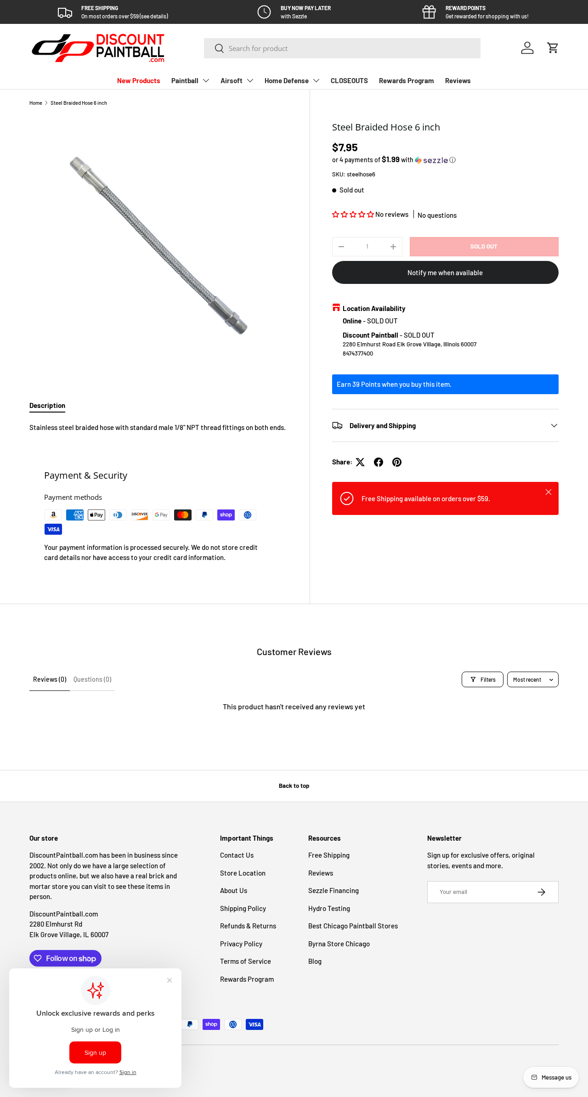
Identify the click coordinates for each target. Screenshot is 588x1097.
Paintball (184, 80)
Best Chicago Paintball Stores (353, 926)
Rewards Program (406, 80)
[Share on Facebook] (378, 462)
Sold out (484, 246)
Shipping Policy (243, 908)
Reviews (458, 80)
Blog (315, 961)
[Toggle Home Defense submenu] (316, 80)
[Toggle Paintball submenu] (205, 80)
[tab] (47, 405)
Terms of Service (245, 961)
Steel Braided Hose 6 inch (79, 103)
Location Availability (374, 308)
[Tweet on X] (360, 462)
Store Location (243, 873)
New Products (138, 80)
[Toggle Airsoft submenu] (249, 80)
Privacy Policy (241, 943)
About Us (233, 890)
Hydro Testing (329, 908)
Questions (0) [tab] (92, 679)
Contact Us (237, 855)
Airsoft (231, 80)
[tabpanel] (158, 427)
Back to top (294, 785)
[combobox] (342, 48)
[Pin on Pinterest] (397, 462)
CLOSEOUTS (349, 80)
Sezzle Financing (333, 890)
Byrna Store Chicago (339, 943)
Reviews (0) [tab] (49, 679)
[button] (553, 48)
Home (35, 103)
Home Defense (287, 80)
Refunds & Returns (248, 926)
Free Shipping (329, 855)
